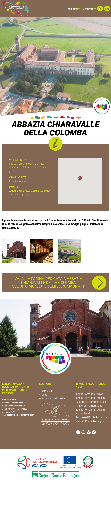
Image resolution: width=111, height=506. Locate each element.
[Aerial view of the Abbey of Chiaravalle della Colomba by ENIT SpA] (69, 250)
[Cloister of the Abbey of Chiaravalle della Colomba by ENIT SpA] (41, 250)
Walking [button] (73, 8)
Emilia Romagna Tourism (90, 397)
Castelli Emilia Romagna (90, 421)
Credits (43, 394)
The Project (45, 390)
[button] (100, 8)
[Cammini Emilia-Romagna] (14, 8)
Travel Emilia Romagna (89, 405)
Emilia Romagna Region (89, 393)
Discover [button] (88, 8)
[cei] (55, 414)
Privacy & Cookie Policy (52, 398)
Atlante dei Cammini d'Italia (91, 401)
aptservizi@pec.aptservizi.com (20, 415)
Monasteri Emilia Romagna (91, 417)
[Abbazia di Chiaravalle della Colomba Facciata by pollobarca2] (14, 250)
